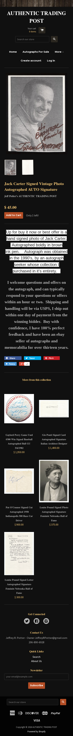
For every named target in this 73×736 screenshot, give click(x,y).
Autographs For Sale (36, 51)
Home (13, 51)
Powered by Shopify (36, 731)
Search (36, 656)
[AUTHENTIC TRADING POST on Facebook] (36, 621)
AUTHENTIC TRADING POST (36, 17)
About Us (36, 661)
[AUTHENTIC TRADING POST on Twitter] (27, 621)
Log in (51, 60)
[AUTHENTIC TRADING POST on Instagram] (46, 621)
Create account (31, 60)
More (58, 51)
